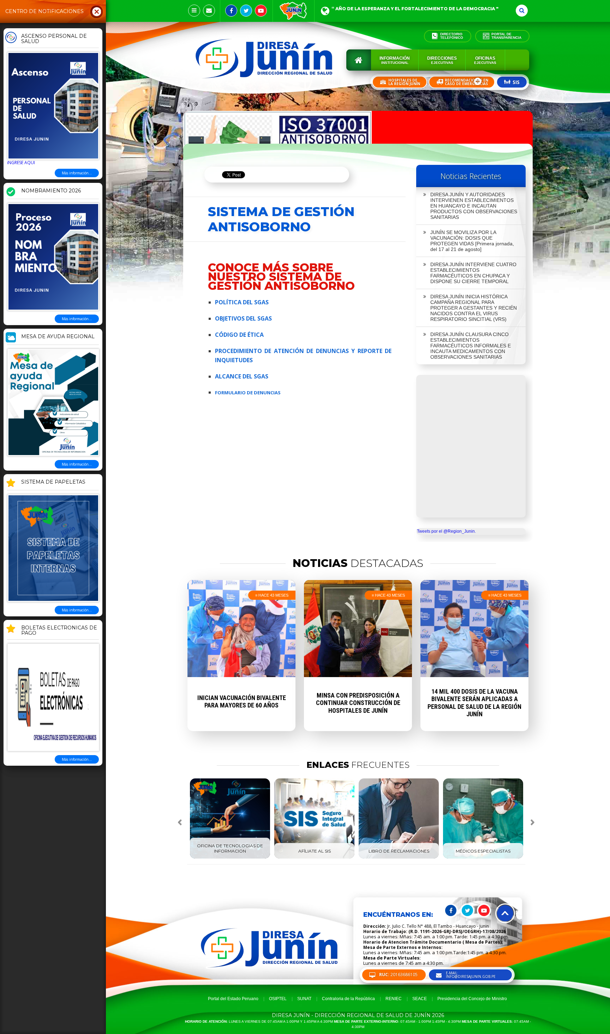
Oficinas (485, 60)
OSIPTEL (278, 998)
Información (394, 60)
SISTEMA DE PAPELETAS (53, 482)
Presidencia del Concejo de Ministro (472, 998)
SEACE (419, 998)
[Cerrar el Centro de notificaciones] (96, 11)
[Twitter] (246, 11)
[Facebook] (231, 11)
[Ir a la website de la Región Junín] (294, 11)
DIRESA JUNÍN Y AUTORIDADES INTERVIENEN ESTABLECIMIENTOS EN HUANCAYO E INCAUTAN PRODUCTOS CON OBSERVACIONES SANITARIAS (473, 206)
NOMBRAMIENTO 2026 (51, 191)
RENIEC (393, 998)
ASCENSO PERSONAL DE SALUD (54, 39)
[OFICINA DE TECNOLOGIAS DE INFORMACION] (230, 857)
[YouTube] (261, 11)
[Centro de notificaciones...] (194, 11)
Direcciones (442, 60)
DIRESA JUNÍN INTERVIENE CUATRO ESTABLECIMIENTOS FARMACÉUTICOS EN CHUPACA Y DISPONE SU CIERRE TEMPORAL (473, 273)
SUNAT (304, 998)
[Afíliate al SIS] (314, 857)
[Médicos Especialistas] (483, 857)
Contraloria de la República (348, 998)
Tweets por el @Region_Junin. (446, 531)
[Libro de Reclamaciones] (399, 857)
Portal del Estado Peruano (233, 998)
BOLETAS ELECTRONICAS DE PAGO (59, 630)
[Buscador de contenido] (522, 11)
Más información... (77, 173)
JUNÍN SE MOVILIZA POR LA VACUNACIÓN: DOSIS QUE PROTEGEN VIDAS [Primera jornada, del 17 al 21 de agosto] (472, 240)
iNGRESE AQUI (21, 163)
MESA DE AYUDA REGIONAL (58, 337)
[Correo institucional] (209, 11)
